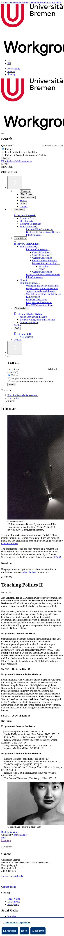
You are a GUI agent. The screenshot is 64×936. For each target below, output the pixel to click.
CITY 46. (57, 557)
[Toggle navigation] (2, 133)
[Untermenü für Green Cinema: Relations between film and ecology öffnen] (59, 264)
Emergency (13, 904)
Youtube (11, 916)
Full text (9, 149)
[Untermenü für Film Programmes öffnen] (38, 283)
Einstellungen (9, 930)
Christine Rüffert (9, 543)
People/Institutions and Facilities (21, 152)
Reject (24, 930)
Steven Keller (20, 834)
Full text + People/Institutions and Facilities (26, 155)
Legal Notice (13, 899)
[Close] (15, 213)
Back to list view (9, 832)
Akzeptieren (38, 930)
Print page (6, 840)
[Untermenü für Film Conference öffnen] (37, 227)
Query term (7, 145)
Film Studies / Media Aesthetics (16, 161)
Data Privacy (13, 901)
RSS (3, 837)
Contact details (8, 886)
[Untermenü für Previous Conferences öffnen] (49, 250)
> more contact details (12, 876)
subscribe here (29, 572)
